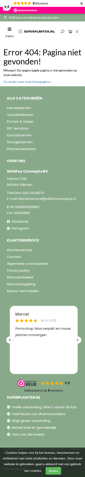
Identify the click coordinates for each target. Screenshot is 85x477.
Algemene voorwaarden (27, 263)
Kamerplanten (19, 107)
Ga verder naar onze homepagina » (27, 82)
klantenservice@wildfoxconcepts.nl (47, 198)
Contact (14, 256)
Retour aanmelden (23, 290)
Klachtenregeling (21, 284)
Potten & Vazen (20, 121)
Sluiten (53, 471)
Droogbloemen (20, 142)
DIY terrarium (18, 128)
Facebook (19, 221)
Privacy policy (18, 270)
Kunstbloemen (19, 135)
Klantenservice (19, 249)
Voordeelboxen (20, 114)
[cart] (70, 32)
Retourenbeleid (20, 277)
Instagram (20, 228)
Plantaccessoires (21, 148)
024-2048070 (33, 193)
